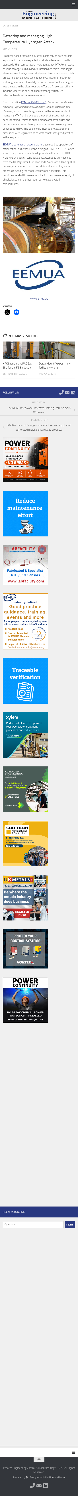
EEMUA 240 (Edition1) (33, 102)
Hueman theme (57, 1477)
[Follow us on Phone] (61, 392)
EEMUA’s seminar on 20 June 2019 (22, 144)
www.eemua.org (39, 298)
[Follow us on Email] (67, 392)
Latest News (11, 25)
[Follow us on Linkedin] (73, 392)
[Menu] (73, 4)
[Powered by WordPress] (27, 1477)
